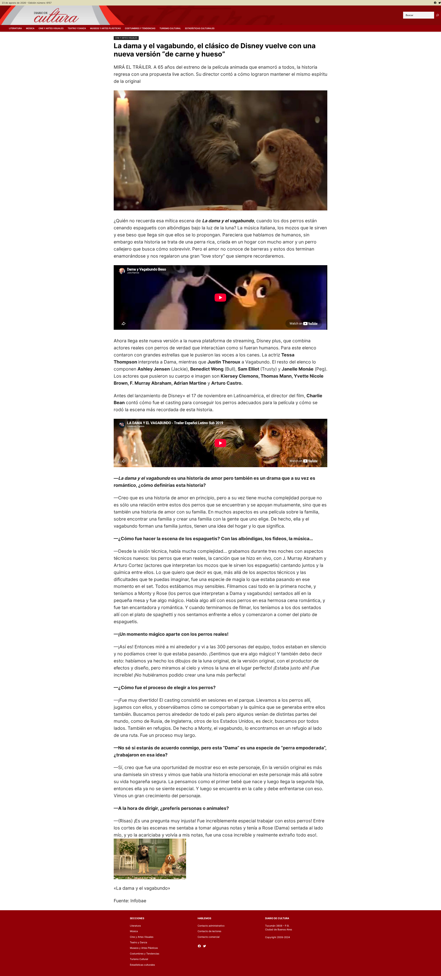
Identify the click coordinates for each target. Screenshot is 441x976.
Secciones (137, 918)
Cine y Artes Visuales (126, 38)
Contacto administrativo (211, 925)
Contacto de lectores (209, 931)
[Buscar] (437, 15)
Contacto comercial (208, 936)
